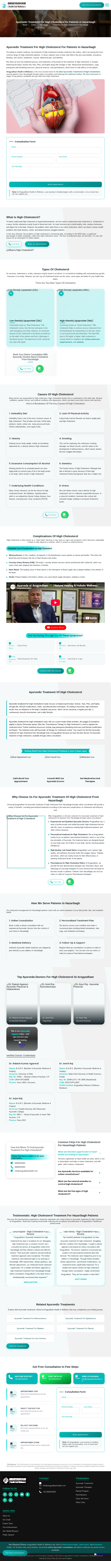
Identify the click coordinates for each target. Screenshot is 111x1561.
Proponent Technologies (36, 1556)
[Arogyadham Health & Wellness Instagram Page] (16, 1494)
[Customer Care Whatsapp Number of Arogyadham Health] (22, 1045)
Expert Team (8, 1523)
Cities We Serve (82, 1499)
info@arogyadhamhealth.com (26, 1171)
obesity (80, 342)
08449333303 (20, 1163)
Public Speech (8, 1535)
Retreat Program (82, 1491)
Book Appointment (55, 184)
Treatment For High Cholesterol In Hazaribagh (70, 25)
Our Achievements (10, 1527)
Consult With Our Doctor (50, 671)
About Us (6, 1516)
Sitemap (41, 1558)
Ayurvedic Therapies (84, 1487)
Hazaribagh (44, 25)
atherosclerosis (92, 339)
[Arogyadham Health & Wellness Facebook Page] (5, 1494)
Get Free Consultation (91, 5)
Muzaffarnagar (70, 1544)
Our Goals (7, 1520)
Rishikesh (97, 1544)
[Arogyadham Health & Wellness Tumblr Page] (27, 1494)
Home (25, 25)
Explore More (57, 627)
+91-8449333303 (49, 1492)
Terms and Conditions (65, 1558)
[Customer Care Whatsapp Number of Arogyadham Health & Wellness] (39, 369)
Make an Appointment (37, 244)
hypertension (66, 342)
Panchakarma (81, 1495)
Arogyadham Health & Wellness (75, 1556)
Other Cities (80, 1502)
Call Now (15, 244)
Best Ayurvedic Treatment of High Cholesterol (79, 71)
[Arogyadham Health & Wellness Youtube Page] (22, 1494)
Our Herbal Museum (10, 1531)
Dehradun (84, 1544)
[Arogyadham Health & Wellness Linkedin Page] (10, 1500)
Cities (33, 25)
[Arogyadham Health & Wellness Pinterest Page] (5, 1500)
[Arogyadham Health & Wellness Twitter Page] (10, 1494)
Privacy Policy (51, 1558)
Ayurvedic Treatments (84, 1483)
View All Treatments (17, 1346)
